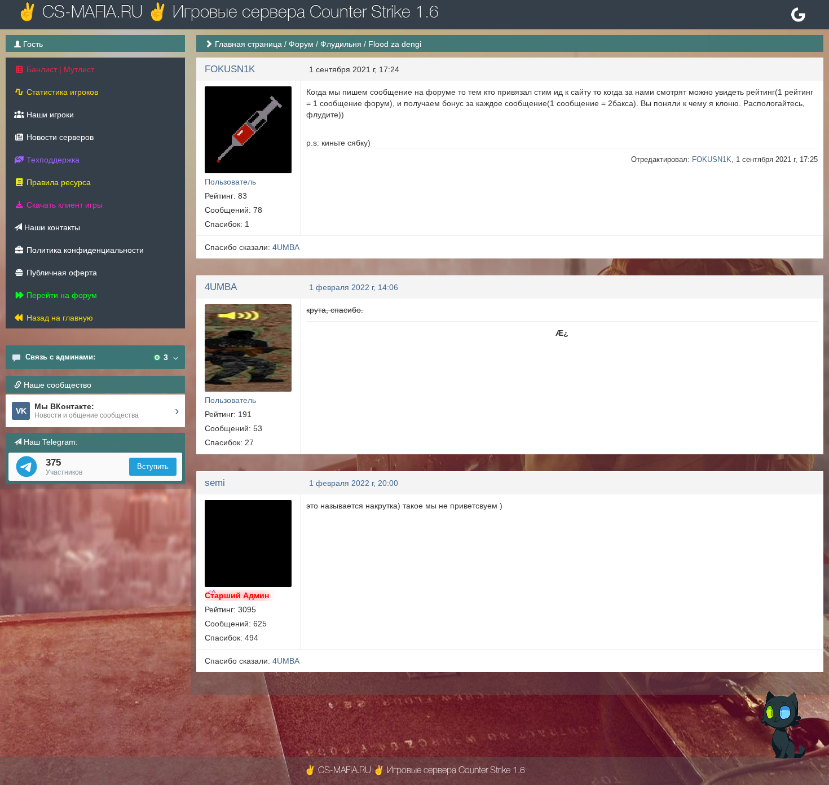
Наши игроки (49, 114)
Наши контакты (51, 227)
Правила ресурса (57, 182)
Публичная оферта (60, 272)
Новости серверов (59, 137)
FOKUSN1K (230, 69)
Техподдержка (52, 159)
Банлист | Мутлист (59, 69)
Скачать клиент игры (63, 204)
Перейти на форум (60, 295)
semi (215, 482)
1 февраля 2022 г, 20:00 (353, 483)
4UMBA (285, 247)
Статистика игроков (61, 92)
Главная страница (248, 44)
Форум (301, 44)
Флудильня (340, 44)
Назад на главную (58, 317)
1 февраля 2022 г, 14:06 (353, 287)
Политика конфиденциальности (84, 250)
